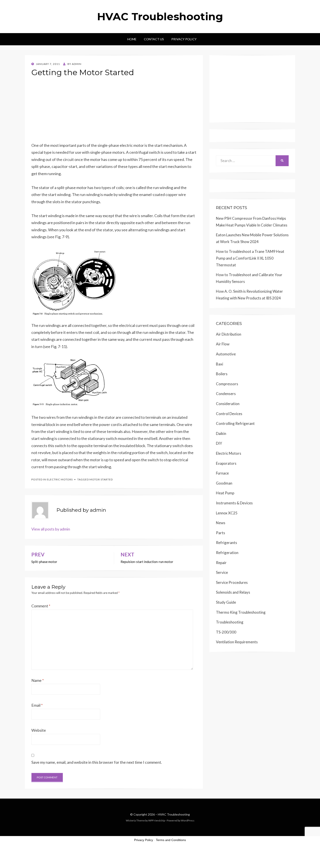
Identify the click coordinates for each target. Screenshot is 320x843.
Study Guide (226, 602)
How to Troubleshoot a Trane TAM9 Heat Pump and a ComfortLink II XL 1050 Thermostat (250, 258)
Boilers (221, 374)
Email (37, 705)
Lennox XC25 (226, 513)
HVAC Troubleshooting (160, 16)
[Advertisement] (113, 111)
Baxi (219, 364)
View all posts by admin (50, 529)
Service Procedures (232, 582)
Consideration (227, 403)
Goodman (224, 483)
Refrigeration (227, 552)
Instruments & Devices (234, 503)
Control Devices (229, 413)
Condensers (226, 393)
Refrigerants (226, 542)
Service (222, 572)
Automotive (226, 354)
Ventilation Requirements (237, 642)
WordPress (187, 820)
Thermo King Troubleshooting (241, 612)
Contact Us (154, 39)
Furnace (222, 473)
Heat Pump (225, 493)
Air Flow (222, 344)
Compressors (227, 384)
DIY (219, 443)
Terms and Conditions (171, 840)
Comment (40, 605)
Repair (221, 562)
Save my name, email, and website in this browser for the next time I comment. (96, 762)
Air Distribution (228, 334)
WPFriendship (156, 820)
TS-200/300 (226, 632)
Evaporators (226, 463)
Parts (220, 532)
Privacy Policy (184, 39)
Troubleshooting (229, 622)
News (220, 522)
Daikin (221, 433)
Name (37, 680)
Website (38, 730)
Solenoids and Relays (233, 592)
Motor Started (101, 479)
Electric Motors (60, 479)
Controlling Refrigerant (235, 423)
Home (131, 39)
